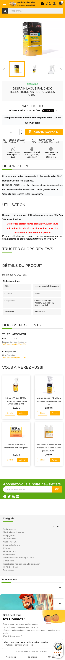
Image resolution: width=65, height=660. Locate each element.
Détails (10, 413)
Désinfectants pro (11, 545)
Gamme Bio (8, 560)
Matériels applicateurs (13, 532)
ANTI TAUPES (10, 542)
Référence (7, 275)
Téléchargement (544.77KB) (14, 357)
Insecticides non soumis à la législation (21, 564)
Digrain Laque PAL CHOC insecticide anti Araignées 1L (49, 401)
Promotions (8, 570)
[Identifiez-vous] (54, 5)
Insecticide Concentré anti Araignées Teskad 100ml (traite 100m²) (48, 447)
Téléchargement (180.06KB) (14, 344)
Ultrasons (7, 548)
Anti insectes (9, 554)
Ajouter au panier (44, 131)
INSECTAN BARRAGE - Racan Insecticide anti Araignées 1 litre (16, 401)
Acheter (22, 413)
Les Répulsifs (9, 538)
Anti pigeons (9, 535)
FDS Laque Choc (9, 338)
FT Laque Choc (9, 351)
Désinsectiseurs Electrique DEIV (18, 557)
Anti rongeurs (9, 529)
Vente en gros (9, 551)
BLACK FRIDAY (10, 567)
